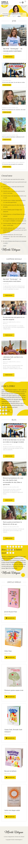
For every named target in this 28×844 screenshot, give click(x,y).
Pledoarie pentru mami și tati (14, 682)
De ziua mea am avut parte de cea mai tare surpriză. (14, 157)
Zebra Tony (14, 643)
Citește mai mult (8, 56)
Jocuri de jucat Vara (14, 604)
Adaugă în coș (11, 618)
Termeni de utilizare (19, 836)
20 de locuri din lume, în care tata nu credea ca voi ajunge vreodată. (14, 75)
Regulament (11, 836)
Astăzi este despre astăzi (14, 802)
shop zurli (7, 411)
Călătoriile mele (6, 80)
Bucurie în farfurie (14, 763)
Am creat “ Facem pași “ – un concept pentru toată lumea (14, 42)
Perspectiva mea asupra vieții (10, 107)
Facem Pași (6, 53)
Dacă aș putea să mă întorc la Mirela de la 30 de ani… (14, 129)
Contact (6, 836)
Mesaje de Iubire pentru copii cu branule (13, 162)
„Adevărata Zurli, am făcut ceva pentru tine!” (14, 359)
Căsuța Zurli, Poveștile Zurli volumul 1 (14, 723)
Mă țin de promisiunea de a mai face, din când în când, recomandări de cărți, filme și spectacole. (14, 102)
